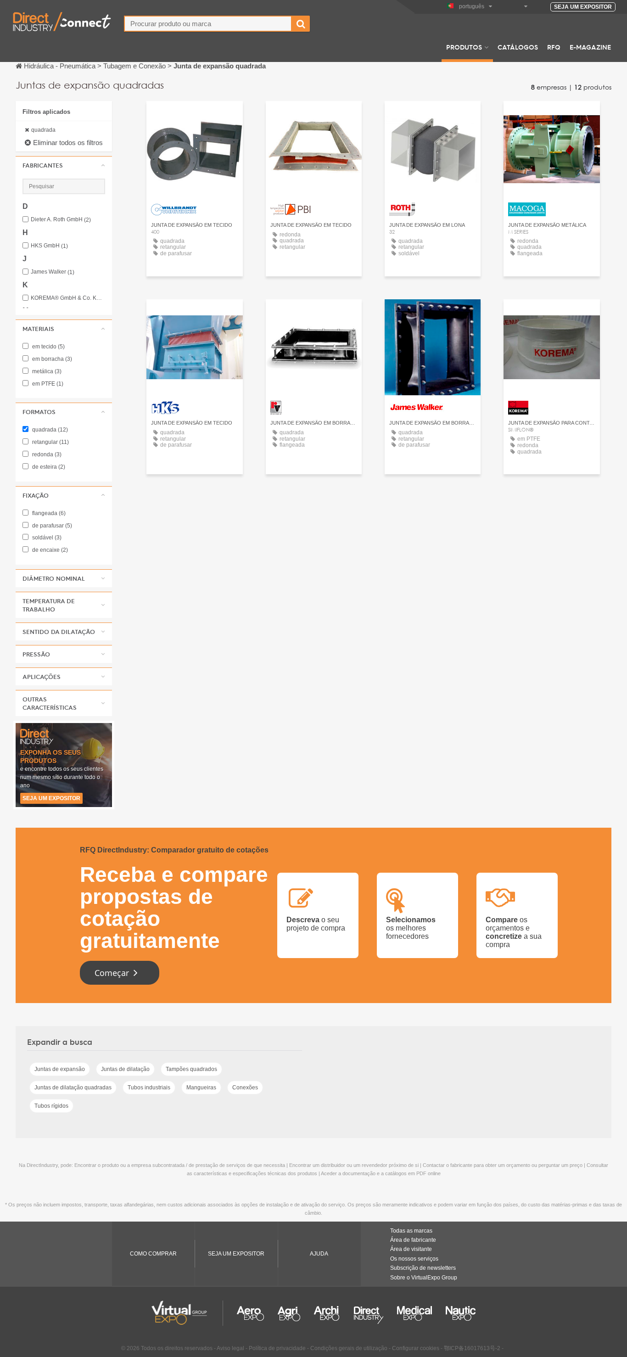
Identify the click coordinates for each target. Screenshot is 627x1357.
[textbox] (208, 24)
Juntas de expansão (59, 1069)
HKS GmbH (49, 245)
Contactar (194, 116)
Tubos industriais (149, 1087)
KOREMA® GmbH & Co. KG (68, 298)
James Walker (52, 272)
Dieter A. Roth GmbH (61, 219)
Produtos (464, 47)
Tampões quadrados (191, 1069)
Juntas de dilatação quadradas (73, 1087)
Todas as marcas (411, 1231)
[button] (63, 165)
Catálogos (518, 47)
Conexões (245, 1087)
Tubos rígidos (51, 1106)
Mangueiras (201, 1087)
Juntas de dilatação (125, 1069)
